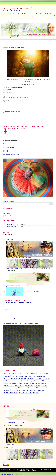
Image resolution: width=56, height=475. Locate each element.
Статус (9, 89)
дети (10, 87)
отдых (44, 385)
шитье (35, 392)
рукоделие (44, 388)
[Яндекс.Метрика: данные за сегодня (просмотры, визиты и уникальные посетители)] (6, 463)
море (32, 383)
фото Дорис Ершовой (10, 392)
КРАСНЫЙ (34, 374)
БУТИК (45, 16)
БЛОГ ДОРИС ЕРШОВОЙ (17, 8)
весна (6, 378)
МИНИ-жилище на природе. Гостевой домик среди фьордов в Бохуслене (24, 101)
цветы (28, 392)
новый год (29, 385)
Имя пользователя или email (11, 140)
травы (32, 390)
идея (32, 381)
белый (32, 376)
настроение (19, 385)
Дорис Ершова (21, 47)
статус (21, 87)
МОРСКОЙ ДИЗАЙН (39, 13)
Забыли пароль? (15, 154)
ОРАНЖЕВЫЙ (44, 374)
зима (26, 381)
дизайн (46, 378)
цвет (21, 392)
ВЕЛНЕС (50, 16)
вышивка (22, 378)
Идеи (25, 374)
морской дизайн (41, 383)
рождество (25, 388)
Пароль (5, 144)
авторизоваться (30, 115)
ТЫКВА (7, 376)
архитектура (23, 376)
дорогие (14, 87)
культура (7, 383)
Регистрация (6, 154)
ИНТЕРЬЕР (30, 13)
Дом (14, 13)
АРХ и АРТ (24, 13)
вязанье (30, 378)
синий (6, 390)
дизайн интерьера (9, 381)
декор (38, 378)
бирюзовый (41, 376)
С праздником (38, 16)
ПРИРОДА (31, 16)
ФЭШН (26, 16)
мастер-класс (23, 383)
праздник (7, 388)
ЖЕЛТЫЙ (7, 374)
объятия (18, 87)
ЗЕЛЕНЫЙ (17, 374)
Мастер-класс (48, 13)
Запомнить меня (9, 147)
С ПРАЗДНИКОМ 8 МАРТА (12, 224)
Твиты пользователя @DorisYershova (13, 318)
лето (14, 383)
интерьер (40, 381)
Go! (50, 203)
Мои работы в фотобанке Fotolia (31, 291)
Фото (14, 376)
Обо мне (19, 13)
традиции (40, 390)
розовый (34, 388)
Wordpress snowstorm (6, 474)
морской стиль (9, 385)
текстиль (24, 390)
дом (19, 381)
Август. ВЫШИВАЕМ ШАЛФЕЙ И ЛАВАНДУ (17, 97)
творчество (15, 390)
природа (16, 388)
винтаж (14, 378)
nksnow (20, 474)
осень (37, 385)
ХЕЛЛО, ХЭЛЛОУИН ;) (11, 226)
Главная (9, 13)
